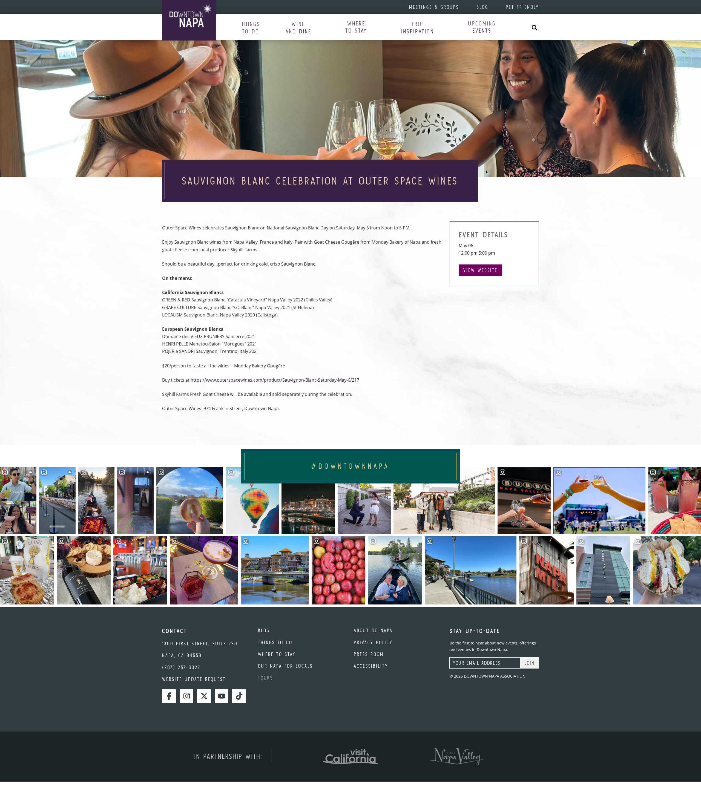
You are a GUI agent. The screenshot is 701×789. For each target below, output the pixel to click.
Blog (482, 7)
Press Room (369, 654)
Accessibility (371, 666)
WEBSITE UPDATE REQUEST (194, 679)
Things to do (275, 642)
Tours (265, 678)
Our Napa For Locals (285, 666)
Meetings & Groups (434, 7)
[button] (250, 27)
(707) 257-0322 (181, 667)
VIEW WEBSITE (480, 270)
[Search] (534, 27)
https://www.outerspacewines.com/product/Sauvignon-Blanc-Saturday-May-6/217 (275, 380)
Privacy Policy (373, 642)
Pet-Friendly (522, 7)
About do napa (373, 630)
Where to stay (277, 654)
